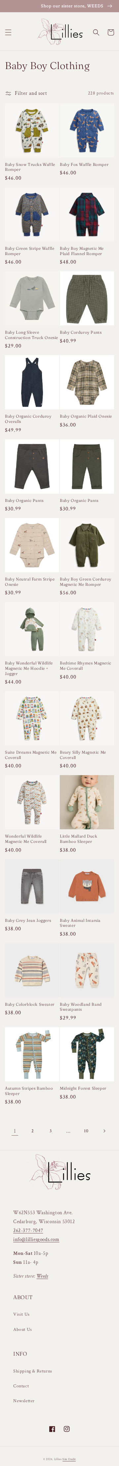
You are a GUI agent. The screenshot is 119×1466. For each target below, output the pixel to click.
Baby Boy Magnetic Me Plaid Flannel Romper (82, 251)
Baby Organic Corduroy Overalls (28, 419)
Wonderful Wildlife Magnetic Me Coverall (26, 839)
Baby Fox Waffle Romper (84, 164)
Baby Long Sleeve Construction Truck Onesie (31, 335)
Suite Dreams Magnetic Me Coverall (31, 755)
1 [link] (15, 1131)
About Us (22, 1330)
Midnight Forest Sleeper (83, 1088)
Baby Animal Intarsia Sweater (80, 923)
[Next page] (104, 1131)
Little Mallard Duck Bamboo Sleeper (78, 839)
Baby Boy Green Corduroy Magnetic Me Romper (85, 582)
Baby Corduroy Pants (80, 332)
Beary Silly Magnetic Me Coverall (83, 755)
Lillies (58, 1459)
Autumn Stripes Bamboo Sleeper (29, 1091)
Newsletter (24, 1401)
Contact (21, 1386)
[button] (8, 32)
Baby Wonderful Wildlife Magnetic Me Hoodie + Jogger (29, 668)
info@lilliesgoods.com (36, 1239)
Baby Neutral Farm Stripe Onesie (30, 582)
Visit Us (21, 1314)
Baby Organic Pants (24, 500)
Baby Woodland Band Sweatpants (81, 1007)
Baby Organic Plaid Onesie (86, 416)
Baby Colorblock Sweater (30, 1004)
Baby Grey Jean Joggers (28, 920)
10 (86, 1131)
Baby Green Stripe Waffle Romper (29, 251)
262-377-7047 (28, 1230)
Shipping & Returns (32, 1371)
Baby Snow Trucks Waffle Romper (30, 167)
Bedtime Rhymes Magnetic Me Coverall (85, 665)
